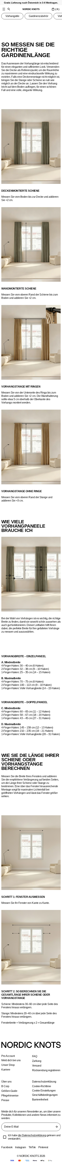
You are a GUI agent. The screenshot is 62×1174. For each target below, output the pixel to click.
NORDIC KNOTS (31, 9)
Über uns (6, 1088)
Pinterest (44, 1154)
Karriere (5, 1073)
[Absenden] (56, 1133)
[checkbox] (4, 1143)
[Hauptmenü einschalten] (3, 9)
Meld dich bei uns (11, 1063)
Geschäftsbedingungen (45, 1101)
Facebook (7, 1154)
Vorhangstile (12, 16)
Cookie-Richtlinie (41, 1092)
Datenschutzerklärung (44, 1088)
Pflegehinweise (9, 1102)
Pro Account (8, 1059)
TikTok (32, 1154)
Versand (37, 1069)
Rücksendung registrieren (40, 1075)
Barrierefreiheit (40, 1106)
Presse (5, 1106)
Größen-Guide (9, 1097)
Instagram (21, 1154)
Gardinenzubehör (39, 16)
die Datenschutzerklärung (32, 1142)
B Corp (5, 1092)
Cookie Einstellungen (44, 1097)
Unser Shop (8, 1068)
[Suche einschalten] (8, 9)
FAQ (34, 1059)
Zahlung (36, 1064)
